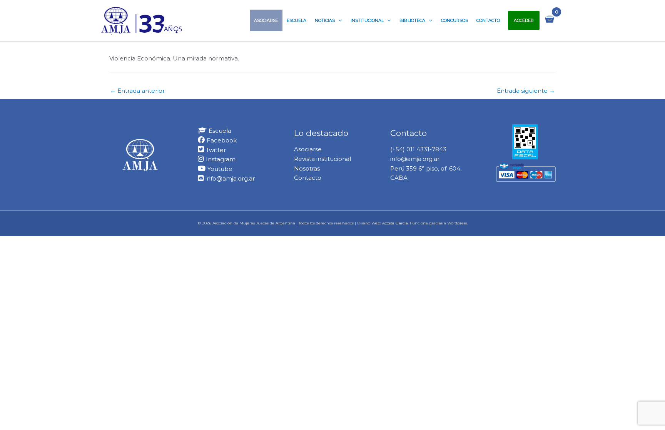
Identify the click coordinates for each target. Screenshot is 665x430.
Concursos (454, 20)
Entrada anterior (137, 90)
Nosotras (307, 168)
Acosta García (395, 223)
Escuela (296, 20)
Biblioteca (412, 20)
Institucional (367, 20)
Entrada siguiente (526, 90)
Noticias (325, 20)
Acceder (524, 20)
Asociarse (266, 20)
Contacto (488, 20)
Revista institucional (322, 158)
